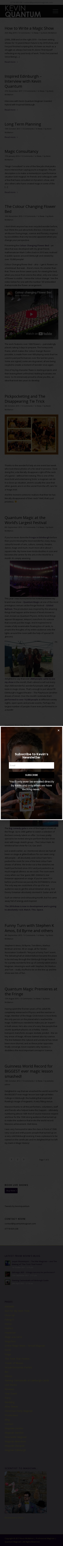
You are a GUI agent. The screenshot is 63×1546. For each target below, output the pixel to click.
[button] (58, 730)
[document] (31, 773)
